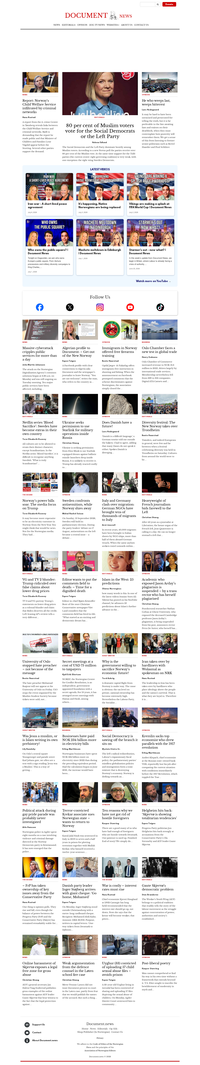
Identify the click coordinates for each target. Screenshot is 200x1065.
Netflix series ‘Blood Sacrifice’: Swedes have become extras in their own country (39, 428)
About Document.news (45, 1040)
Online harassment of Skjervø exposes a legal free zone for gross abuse (39, 969)
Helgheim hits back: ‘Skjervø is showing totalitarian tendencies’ (159, 814)
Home (85, 1028)
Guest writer (108, 656)
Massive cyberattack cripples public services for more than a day (39, 353)
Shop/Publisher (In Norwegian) (93, 1032)
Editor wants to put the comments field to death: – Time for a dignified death (79, 585)
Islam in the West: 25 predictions (118, 581)
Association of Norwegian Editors (100, 1051)
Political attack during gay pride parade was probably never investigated (39, 816)
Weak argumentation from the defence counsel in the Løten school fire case (78, 969)
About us (126, 25)
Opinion (82, 25)
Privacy (100, 1038)
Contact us (141, 25)
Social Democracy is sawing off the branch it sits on (120, 740)
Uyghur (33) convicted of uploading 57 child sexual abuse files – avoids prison (119, 969)
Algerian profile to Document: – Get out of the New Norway (78, 352)
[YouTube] (130, 307)
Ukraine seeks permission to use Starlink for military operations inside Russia (77, 430)
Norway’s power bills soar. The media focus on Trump (39, 504)
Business (146, 342)
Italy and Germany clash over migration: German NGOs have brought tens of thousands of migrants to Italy (119, 510)
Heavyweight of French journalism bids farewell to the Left (156, 506)
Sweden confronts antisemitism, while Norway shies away (77, 504)
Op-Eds (113, 1028)
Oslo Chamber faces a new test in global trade (159, 350)
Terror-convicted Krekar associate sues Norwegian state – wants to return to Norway (78, 818)
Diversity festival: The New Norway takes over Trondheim (160, 426)
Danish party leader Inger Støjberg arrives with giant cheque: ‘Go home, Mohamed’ (79, 891)
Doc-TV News (97, 25)
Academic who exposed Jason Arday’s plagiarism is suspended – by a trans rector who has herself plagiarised (159, 589)
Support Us (38, 1024)
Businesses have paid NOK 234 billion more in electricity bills (79, 740)
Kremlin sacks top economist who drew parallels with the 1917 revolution (158, 741)
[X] (70, 307)
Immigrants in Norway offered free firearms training (119, 352)
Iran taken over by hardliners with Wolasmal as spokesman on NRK (157, 667)
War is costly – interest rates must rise (119, 887)
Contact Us (117, 1032)
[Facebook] (40, 307)
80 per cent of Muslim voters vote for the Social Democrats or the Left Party (100, 131)
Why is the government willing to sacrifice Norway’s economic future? (119, 667)
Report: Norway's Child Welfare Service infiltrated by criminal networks (39, 106)
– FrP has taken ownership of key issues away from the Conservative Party (38, 891)
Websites (112, 25)
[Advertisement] (100, 50)
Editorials (68, 25)
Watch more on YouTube (152, 281)
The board (27, 495)
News (56, 25)
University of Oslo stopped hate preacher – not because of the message (39, 667)
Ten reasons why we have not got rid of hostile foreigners (117, 814)
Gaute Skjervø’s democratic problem (158, 887)
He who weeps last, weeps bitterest (156, 102)
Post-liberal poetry (156, 963)
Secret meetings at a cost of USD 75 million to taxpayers (79, 665)
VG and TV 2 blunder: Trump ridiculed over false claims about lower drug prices (39, 585)
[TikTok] (160, 307)
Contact (36, 1032)
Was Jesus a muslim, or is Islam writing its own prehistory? (40, 740)
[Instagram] (100, 307)
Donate (169, 4)
